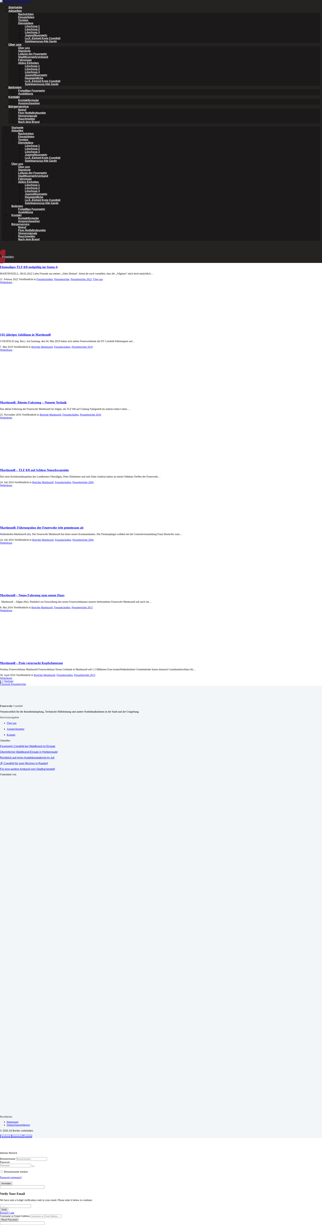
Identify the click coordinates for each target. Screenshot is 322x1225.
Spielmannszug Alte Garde (42, 84)
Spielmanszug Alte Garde (41, 41)
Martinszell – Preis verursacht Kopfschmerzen (31, 663)
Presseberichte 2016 (90, 414)
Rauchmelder (26, 118)
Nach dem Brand (29, 121)
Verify (4, 1209)
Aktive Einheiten (28, 63)
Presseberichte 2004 (83, 482)
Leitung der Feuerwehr (32, 54)
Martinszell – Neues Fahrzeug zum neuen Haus (32, 595)
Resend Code (7, 1212)
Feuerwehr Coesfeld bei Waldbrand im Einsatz (27, 746)
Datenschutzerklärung (18, 1124)
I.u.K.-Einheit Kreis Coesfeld (42, 38)
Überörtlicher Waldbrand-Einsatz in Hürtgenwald (29, 752)
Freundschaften (45, 279)
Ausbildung (25, 93)
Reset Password (9, 1219)
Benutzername (7, 1158)
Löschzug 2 (32, 29)
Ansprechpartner (29, 103)
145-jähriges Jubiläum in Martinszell (25, 334)
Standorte (24, 50)
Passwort (5, 1162)
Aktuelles (15, 11)
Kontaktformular (28, 100)
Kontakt (14, 97)
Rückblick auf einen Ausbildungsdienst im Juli (27, 757)
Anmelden (6, 1183)
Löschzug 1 (32, 26)
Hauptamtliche (34, 78)
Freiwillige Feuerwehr (31, 90)
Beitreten (14, 87)
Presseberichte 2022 (81, 279)
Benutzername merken (16, 1171)
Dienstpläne (25, 23)
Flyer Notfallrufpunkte (32, 112)
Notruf (22, 109)
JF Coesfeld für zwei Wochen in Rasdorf (24, 763)
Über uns (14, 44)
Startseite (15, 7)
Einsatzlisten (26, 17)
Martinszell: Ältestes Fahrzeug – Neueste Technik (33, 402)
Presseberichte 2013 (84, 675)
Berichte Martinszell (42, 346)
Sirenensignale (27, 115)
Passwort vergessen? (11, 1177)
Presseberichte (61, 279)
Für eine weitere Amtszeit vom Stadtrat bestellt (27, 769)
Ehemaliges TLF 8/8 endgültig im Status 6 (29, 267)
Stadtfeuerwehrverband (33, 57)
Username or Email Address (15, 1216)
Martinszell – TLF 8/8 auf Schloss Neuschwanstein (34, 470)
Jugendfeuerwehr (36, 35)
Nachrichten (26, 14)
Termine (23, 20)
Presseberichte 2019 (82, 346)
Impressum (12, 1121)
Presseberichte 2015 (82, 607)
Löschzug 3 (32, 32)
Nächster (8, 681)
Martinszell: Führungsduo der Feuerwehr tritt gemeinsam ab (42, 527)
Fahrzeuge (25, 60)
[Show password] (33, 1166)
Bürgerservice (18, 106)
